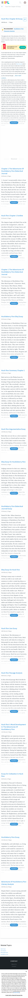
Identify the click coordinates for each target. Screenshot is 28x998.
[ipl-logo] (6, 3)
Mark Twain (3, 949)
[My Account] (25, 2)
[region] (14, 983)
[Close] (26, 971)
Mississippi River (4, 952)
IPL (2, 6)
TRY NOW (22, 47)
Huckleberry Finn (4, 954)
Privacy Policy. (16, 992)
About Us (14, 964)
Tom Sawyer (19, 64)
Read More (14, 202)
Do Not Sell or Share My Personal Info (14, 995)
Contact (14, 966)
